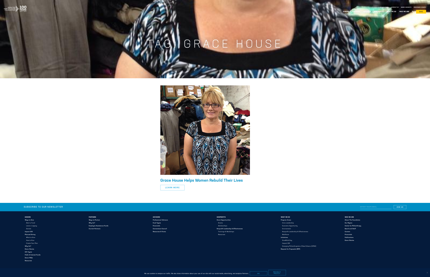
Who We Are (349, 217)
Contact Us (395, 7)
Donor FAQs (29, 258)
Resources (28, 260)
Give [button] (421, 12)
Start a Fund (30, 223)
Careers (347, 231)
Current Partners (94, 228)
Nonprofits (221, 217)
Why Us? (28, 246)
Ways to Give (29, 220)
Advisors (156, 217)
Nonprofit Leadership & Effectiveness (230, 228)
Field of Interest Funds (33, 255)
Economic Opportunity (290, 226)
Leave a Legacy (31, 226)
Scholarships (222, 226)
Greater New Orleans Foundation (15, 7)
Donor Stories (29, 249)
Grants (220, 223)
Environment (286, 228)
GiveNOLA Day (287, 240)
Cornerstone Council (160, 228)
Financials (156, 226)
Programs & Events (420, 7)
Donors (28, 217)
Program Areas (286, 220)
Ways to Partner (94, 220)
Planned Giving (30, 234)
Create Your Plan (32, 243)
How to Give (30, 240)
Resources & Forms (159, 231)
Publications (349, 237)
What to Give (30, 237)
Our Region (348, 223)
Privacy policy (277, 272)
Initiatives (284, 237)
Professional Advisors (160, 220)
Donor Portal (384, 7)
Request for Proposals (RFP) (290, 249)
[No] (427, 273)
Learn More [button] (172, 188)
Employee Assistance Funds (98, 226)
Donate (28, 228)
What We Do (285, 217)
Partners (92, 217)
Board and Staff (350, 228)
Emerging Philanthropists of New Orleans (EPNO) (299, 246)
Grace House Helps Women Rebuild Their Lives (201, 181)
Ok (258, 273)
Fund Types (157, 223)
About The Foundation (352, 220)
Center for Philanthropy (353, 226)
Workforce (285, 234)
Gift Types (28, 252)
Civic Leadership (288, 223)
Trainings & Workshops (226, 231)
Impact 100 (29, 231)
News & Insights (406, 7)
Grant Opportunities (224, 220)
